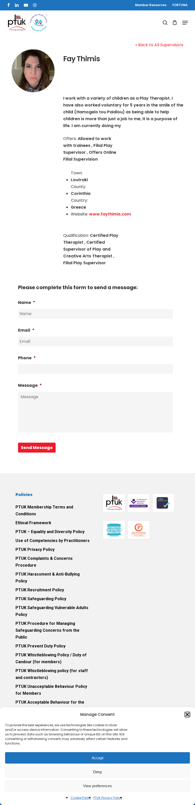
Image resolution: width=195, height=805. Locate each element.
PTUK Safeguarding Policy (40, 598)
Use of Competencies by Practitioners (52, 540)
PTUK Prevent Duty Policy (40, 646)
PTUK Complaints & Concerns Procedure (44, 562)
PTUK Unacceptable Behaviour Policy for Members (51, 690)
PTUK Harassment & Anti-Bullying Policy (47, 577)
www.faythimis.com (110, 214)
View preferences (97, 786)
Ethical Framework (33, 522)
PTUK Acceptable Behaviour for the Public (49, 705)
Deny (97, 772)
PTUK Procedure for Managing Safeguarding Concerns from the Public (47, 630)
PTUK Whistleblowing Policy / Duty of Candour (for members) (51, 658)
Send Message (37, 448)
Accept (97, 758)
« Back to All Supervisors (159, 45)
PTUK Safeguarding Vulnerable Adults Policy (51, 611)
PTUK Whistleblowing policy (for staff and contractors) (51, 674)
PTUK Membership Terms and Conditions (44, 510)
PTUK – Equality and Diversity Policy (50, 531)
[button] (187, 714)
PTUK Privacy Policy (107, 798)
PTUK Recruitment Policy (39, 589)
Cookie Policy (81, 798)
